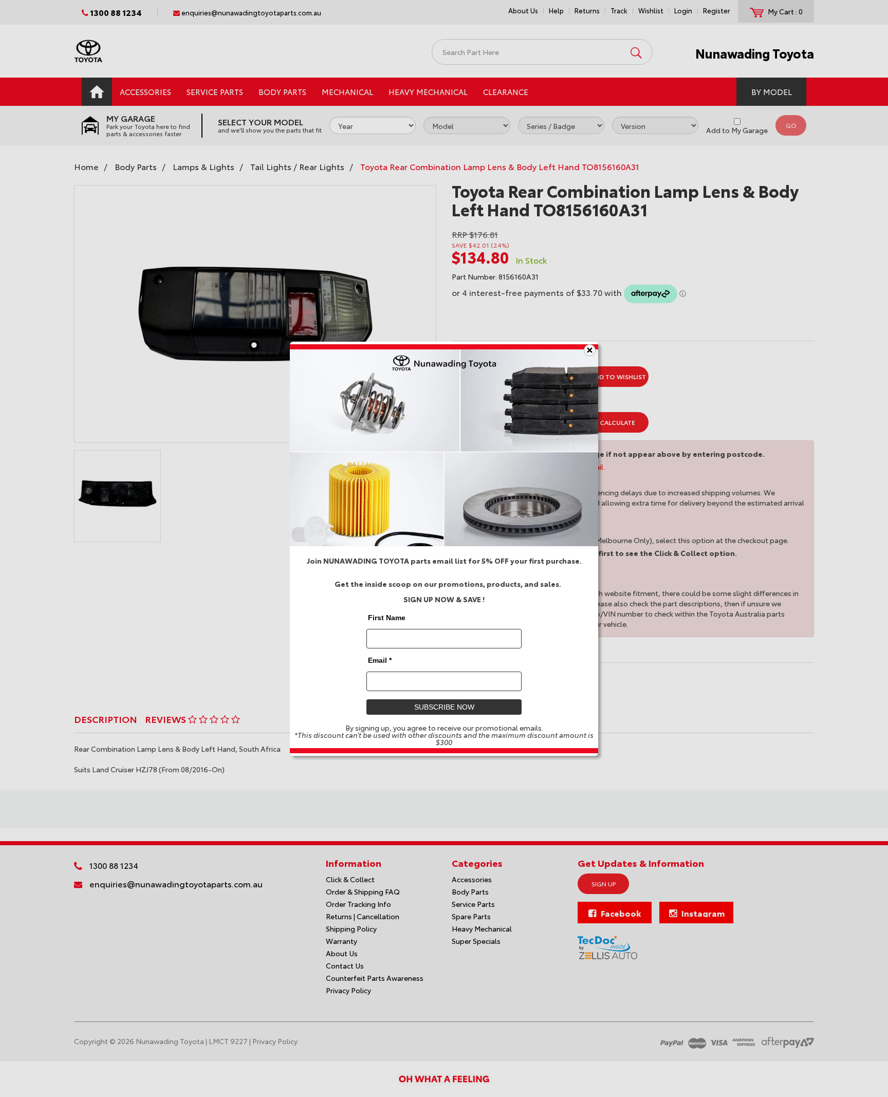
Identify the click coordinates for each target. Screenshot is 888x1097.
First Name (386, 617)
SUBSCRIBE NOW (444, 706)
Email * (380, 660)
